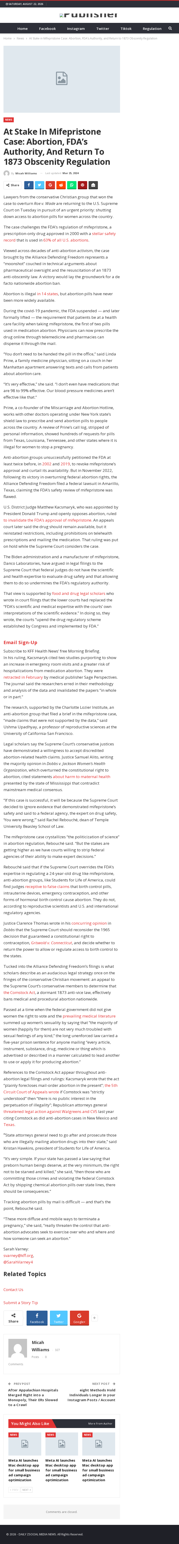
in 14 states (47, 293)
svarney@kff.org (18, 1255)
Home (22, 28)
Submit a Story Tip (20, 1302)
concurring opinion (89, 923)
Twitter (102, 28)
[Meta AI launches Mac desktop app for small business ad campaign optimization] (24, 1443)
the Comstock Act (19, 992)
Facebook (47, 28)
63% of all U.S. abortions (65, 240)
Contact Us (13, 1289)
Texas (8, 1124)
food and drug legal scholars (78, 593)
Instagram (76, 28)
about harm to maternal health (81, 776)
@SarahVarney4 (18, 1262)
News (8, 119)
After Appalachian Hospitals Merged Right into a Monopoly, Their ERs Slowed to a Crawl (33, 1397)
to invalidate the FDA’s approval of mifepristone (47, 520)
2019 (65, 464)
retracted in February (23, 677)
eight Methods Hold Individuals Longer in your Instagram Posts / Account (91, 1395)
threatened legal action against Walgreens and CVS (50, 1111)
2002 (47, 464)
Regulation (152, 28)
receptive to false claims (47, 886)
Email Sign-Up (20, 642)
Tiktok (125, 28)
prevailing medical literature (89, 1016)
